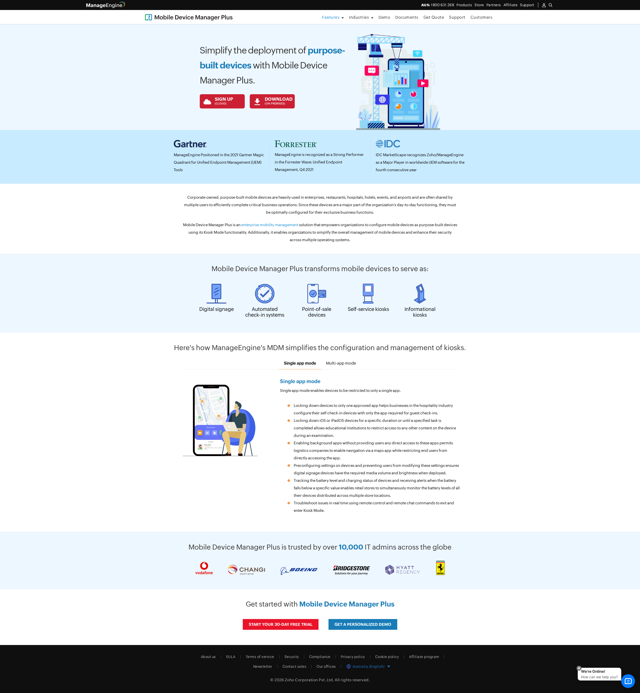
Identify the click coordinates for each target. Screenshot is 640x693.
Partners (493, 5)
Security (291, 657)
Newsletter (262, 666)
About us (208, 657)
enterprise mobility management (270, 225)
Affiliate (511, 5)
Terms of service (260, 657)
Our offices (326, 666)
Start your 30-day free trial (280, 624)
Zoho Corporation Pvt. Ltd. (309, 680)
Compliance (319, 657)
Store (479, 5)
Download (278, 100)
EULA (231, 657)
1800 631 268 (437, 5)
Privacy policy (353, 657)
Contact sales (294, 666)
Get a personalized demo (362, 624)
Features (331, 17)
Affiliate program (424, 657)
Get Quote (434, 17)
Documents (406, 17)
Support (457, 17)
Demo (384, 17)
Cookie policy (387, 657)
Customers (481, 17)
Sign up (224, 100)
